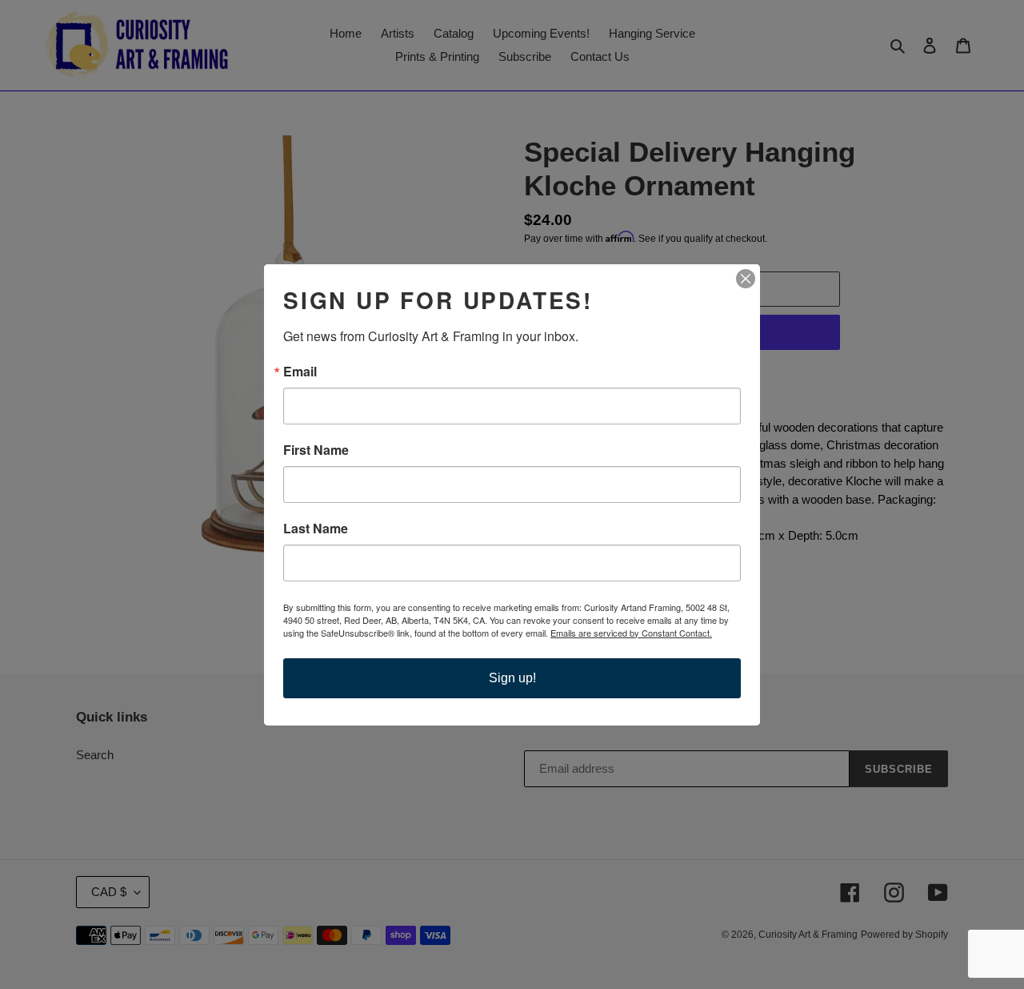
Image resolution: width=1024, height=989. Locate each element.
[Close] (745, 278)
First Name (316, 450)
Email (300, 371)
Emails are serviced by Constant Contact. (631, 632)
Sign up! (512, 678)
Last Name (315, 528)
